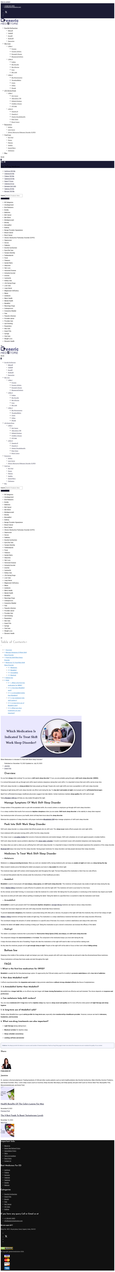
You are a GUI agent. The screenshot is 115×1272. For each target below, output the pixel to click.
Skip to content (5, 2)
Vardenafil (10, 38)
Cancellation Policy (10, 1151)
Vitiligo (13, 85)
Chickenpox (11, 150)
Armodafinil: (14, 673)
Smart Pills (7, 768)
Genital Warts (12, 148)
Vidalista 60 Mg (9, 174)
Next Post (4, 1122)
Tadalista (7, 1180)
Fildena (6, 1172)
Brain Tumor (15, 119)
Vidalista (7, 1178)
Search (3, 195)
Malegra (6, 1185)
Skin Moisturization (17, 77)
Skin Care (7, 44)
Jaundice (10, 145)
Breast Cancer (15, 122)
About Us (7, 1146)
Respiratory (8, 124)
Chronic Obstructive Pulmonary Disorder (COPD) (22, 132)
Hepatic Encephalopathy (18, 117)
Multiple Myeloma (17, 101)
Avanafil (10, 36)
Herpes (10, 140)
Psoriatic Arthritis (16, 51)
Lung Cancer (11, 130)
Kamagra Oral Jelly (10, 186)
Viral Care (7, 135)
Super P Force (8, 181)
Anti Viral (10, 137)
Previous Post (5, 1111)
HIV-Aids (14, 106)
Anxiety (6, 1199)
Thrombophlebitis (16, 80)
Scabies (14, 62)
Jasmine (7, 766)
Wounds (14, 88)
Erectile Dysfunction (11, 28)
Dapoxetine (11, 41)
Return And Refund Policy (12, 1148)
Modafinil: (14, 670)
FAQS (7, 680)
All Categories (5, 198)
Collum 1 (10, 46)
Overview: (9, 650)
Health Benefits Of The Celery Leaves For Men (22, 1104)
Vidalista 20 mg (9, 184)
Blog (5, 153)
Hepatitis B (15, 111)
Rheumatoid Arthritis (17, 57)
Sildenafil (10, 30)
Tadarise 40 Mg (9, 189)
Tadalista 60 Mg (9, 179)
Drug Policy (8, 1158)
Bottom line (9, 678)
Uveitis (13, 83)
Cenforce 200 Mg (9, 171)
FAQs (6, 1153)
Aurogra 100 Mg (9, 191)
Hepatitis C (15, 114)
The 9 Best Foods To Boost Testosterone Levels (22, 1115)
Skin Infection (15, 67)
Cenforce (7, 1170)
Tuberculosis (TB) (16, 98)
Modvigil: (13, 675)
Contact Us (7, 1161)
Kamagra (7, 1175)
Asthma (10, 127)
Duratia (6, 1183)
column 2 (10, 109)
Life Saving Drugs (10, 91)
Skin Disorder (15, 64)
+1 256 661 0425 (9, 1218)
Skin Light (14, 72)
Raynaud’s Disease (17, 54)
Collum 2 (10, 59)
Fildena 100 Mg (9, 176)
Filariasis (10, 143)
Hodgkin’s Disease (17, 103)
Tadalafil (10, 33)
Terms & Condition (10, 1156)
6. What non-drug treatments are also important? (15, 710)
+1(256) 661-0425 (9, 6)
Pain (5, 1202)
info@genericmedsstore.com (12, 7)
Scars (13, 70)
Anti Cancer (15, 96)
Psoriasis (14, 49)
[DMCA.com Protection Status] (7, 1249)
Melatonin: (14, 667)
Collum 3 (10, 75)
